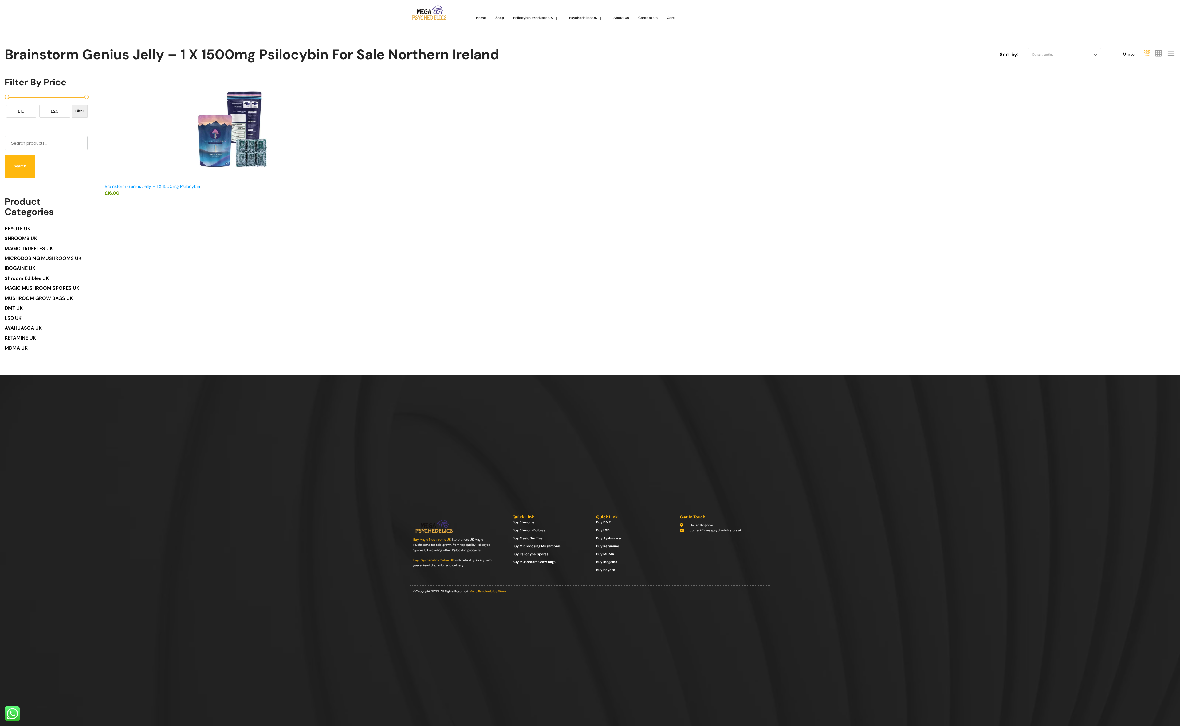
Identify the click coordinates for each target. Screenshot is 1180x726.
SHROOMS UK (21, 238)
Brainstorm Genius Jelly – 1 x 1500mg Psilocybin (152, 186)
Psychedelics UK (583, 18)
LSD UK (13, 318)
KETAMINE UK (20, 338)
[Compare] (356, 108)
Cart (671, 18)
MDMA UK (16, 348)
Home (481, 18)
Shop (499, 18)
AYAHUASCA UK (23, 328)
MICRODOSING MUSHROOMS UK (43, 258)
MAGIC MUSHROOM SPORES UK (42, 288)
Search (20, 166)
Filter (79, 111)
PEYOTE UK (17, 228)
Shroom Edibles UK (27, 278)
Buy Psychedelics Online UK (433, 560)
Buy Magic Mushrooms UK (432, 540)
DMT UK (14, 308)
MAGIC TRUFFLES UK (29, 248)
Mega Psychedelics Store (488, 591)
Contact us (648, 18)
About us (621, 18)
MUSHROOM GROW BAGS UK (39, 298)
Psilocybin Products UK (533, 18)
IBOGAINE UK (20, 268)
